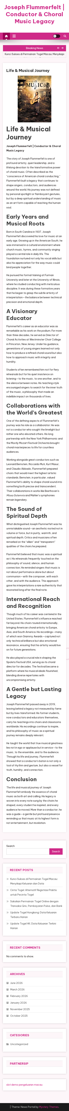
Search (10, 846)
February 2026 (19, 996)
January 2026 (18, 1002)
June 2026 (16, 983)
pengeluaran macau (30, 1084)
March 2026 (17, 989)
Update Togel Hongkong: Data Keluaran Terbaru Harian (33, 915)
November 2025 (20, 1009)
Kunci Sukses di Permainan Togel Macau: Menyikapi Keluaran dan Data (34, 56)
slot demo (12, 1084)
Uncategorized (19, 1044)
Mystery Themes (49, 1107)
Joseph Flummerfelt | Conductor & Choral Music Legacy (34, 14)
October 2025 (19, 1015)
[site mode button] (56, 36)
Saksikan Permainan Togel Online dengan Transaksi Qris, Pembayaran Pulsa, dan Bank (36, 904)
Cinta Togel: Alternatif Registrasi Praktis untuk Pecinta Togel (33, 892)
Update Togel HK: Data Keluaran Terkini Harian (33, 926)
